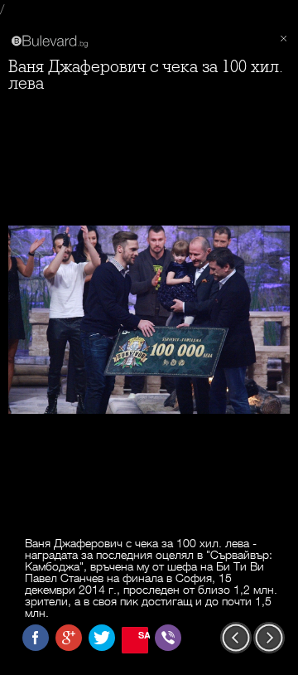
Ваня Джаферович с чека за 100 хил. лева (145, 75)
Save (143, 635)
